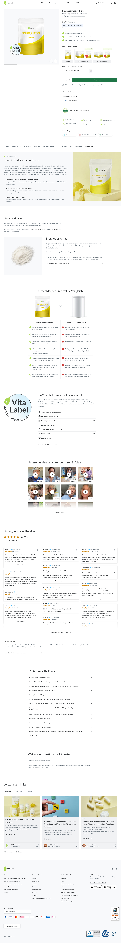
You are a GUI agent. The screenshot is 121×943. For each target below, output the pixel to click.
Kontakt (34, 878)
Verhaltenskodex (66, 898)
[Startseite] (8, 3)
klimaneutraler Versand (75, 28)
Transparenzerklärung (67, 889)
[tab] (8, 791)
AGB (62, 881)
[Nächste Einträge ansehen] (55, 61)
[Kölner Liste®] (113, 933)
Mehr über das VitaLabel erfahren (48, 445)
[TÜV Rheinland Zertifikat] (93, 933)
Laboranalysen (56, 229)
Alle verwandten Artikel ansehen (14, 852)
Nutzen (6, 147)
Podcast (34, 895)
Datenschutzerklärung (67, 884)
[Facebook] (116, 869)
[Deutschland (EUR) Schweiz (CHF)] (17, 911)
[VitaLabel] (15, 49)
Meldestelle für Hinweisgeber (69, 895)
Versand (34, 884)
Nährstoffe (16, 147)
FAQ (71, 147)
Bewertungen (62, 147)
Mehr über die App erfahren (98, 882)
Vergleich (27, 147)
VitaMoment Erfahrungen (11, 889)
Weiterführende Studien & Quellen (58, 263)
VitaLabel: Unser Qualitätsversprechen (15, 878)
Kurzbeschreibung (68, 92)
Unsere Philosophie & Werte (12, 881)
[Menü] (118, 908)
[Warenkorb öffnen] (115, 3)
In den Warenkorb (95, 80)
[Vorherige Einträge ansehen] (51, 61)
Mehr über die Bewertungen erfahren (15, 653)
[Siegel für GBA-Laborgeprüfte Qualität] (105, 933)
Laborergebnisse (37, 887)
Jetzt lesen (8, 834)
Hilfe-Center (36, 881)
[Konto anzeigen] (111, 3)
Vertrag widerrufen (12, 926)
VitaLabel (36, 147)
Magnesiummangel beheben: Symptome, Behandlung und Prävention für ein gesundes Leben (60, 824)
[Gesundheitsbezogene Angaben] (101, 40)
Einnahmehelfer (36, 889)
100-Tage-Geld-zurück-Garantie (41, 898)
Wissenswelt (89, 147)
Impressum (64, 878)
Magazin (34, 892)
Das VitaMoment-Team (10, 887)
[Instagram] (112, 869)
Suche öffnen (102, 3)
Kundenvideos (48, 147)
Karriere (6, 892)
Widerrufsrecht (65, 887)
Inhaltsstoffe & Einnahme (70, 96)
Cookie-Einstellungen (67, 901)
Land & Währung (8, 908)
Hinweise (78, 147)
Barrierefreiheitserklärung (68, 892)
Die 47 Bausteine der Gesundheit (13, 884)
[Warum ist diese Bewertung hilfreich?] (37, 550)
